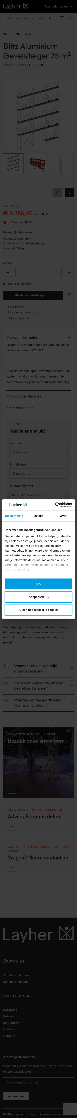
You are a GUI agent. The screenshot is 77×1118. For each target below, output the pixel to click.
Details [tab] (38, 515)
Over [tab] (63, 515)
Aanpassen (36, 596)
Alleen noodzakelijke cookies (38, 609)
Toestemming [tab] (14, 515)
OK (38, 583)
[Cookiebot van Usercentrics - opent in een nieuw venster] (55, 504)
